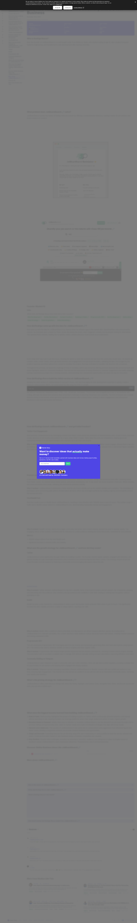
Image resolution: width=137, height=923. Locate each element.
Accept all (57, 7)
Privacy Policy (46, 467)
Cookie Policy (59, 4)
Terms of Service (56, 467)
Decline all (68, 7)
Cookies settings (78, 7)
